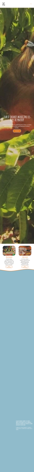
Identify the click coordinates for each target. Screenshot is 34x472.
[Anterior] (15, 241)
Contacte (17, 130)
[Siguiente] (18, 241)
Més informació (9, 267)
